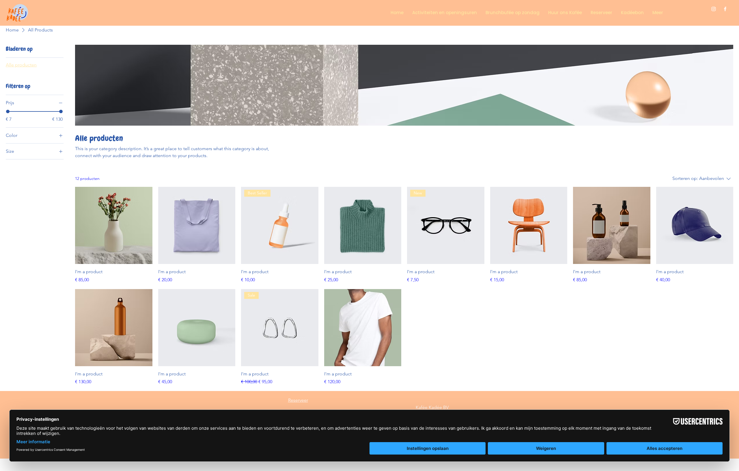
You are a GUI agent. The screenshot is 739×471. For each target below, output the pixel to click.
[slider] (7, 111)
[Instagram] (713, 9)
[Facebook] (725, 9)
